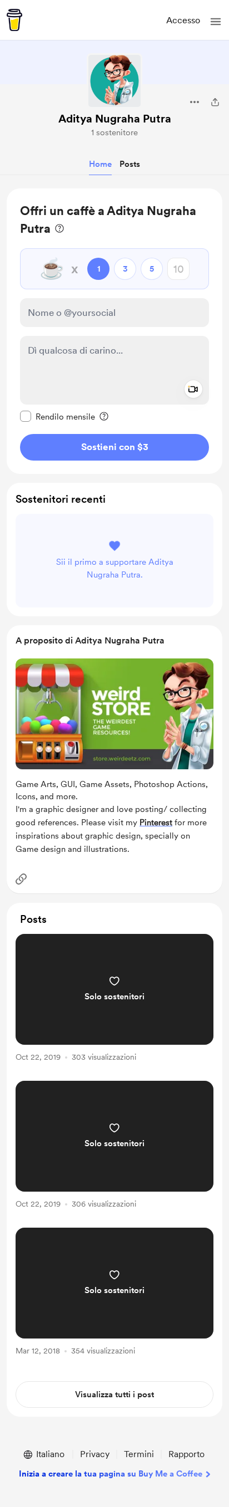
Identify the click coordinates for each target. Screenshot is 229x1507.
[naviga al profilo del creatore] (114, 81)
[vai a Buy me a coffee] (14, 20)
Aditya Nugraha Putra (114, 118)
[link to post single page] (114, 999)
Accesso (183, 20)
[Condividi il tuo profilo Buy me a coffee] (215, 102)
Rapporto (186, 1454)
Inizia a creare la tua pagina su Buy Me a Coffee (110, 1474)
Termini (139, 1454)
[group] (114, 1004)
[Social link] (21, 879)
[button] (215, 21)
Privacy (94, 1454)
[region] (114, 331)
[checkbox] (57, 416)
